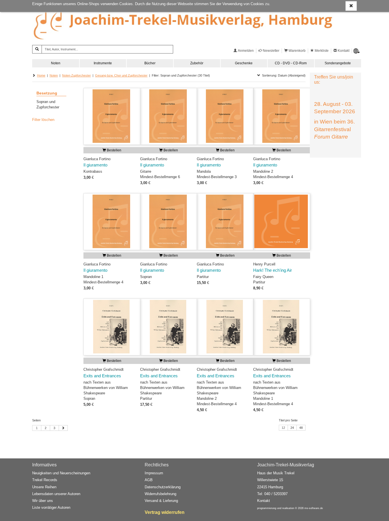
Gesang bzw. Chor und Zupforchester (121, 75)
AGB (149, 480)
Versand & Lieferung (161, 501)
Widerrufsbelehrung (160, 494)
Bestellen (113, 150)
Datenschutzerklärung (163, 487)
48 (301, 427)
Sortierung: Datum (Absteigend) (283, 75)
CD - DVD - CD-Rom (291, 63)
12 (283, 427)
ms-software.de (313, 508)
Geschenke (244, 63)
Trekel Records (44, 480)
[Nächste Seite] (63, 428)
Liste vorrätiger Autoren (51, 507)
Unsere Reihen (44, 487)
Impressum (154, 473)
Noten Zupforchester (76, 75)
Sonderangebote (338, 63)
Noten (55, 63)
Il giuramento (95, 165)
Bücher (149, 63)
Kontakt (263, 501)
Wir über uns (42, 501)
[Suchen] (37, 49)
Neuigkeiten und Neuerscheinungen (61, 473)
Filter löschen (43, 120)
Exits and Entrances (102, 376)
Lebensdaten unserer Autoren (56, 494)
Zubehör (196, 63)
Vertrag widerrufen (165, 512)
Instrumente (103, 63)
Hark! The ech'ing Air (272, 270)
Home (41, 75)
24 (292, 427)
